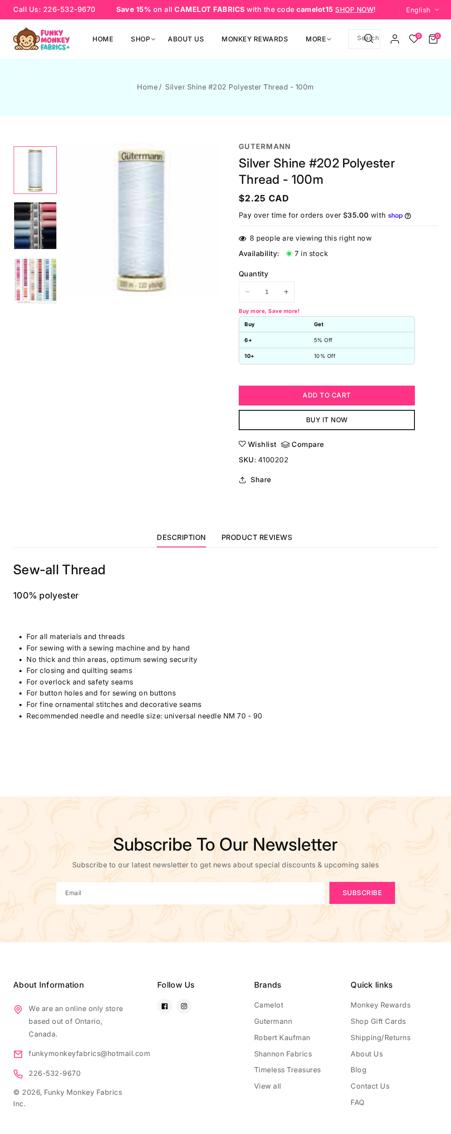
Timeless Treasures (287, 1069)
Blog (358, 1069)
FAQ (358, 1102)
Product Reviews (257, 537)
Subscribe (362, 893)
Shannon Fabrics (283, 1053)
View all (267, 1086)
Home (147, 86)
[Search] (369, 38)
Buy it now (327, 420)
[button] (433, 38)
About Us (367, 1053)
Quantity (253, 273)
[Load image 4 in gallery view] (35, 170)
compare (308, 444)
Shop (140, 39)
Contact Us (370, 1086)
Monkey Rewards (380, 1004)
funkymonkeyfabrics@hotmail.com (77, 1053)
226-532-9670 (55, 1073)
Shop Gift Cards (378, 1021)
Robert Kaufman (282, 1037)
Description (181, 537)
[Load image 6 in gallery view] (35, 281)
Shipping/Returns (380, 1037)
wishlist (262, 444)
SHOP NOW (354, 9)
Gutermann (273, 1021)
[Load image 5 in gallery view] (35, 225)
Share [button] (261, 479)
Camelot (269, 1004)
